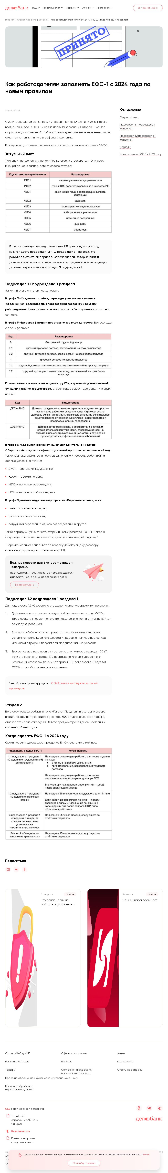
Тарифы (10, 1069)
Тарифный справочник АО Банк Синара (24, 1119)
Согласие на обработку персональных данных (76, 1071)
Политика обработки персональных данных (19, 1088)
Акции (121, 1053)
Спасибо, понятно (84, 1163)
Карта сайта (125, 1061)
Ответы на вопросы (129, 1069)
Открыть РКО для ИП (17, 1053)
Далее (146, 1154)
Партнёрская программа (27, 1108)
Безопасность (20, 1131)
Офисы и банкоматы (74, 1053)
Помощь (66, 1061)
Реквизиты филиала (17, 1061)
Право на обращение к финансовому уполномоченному (41, 1077)
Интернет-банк (148, 7)
